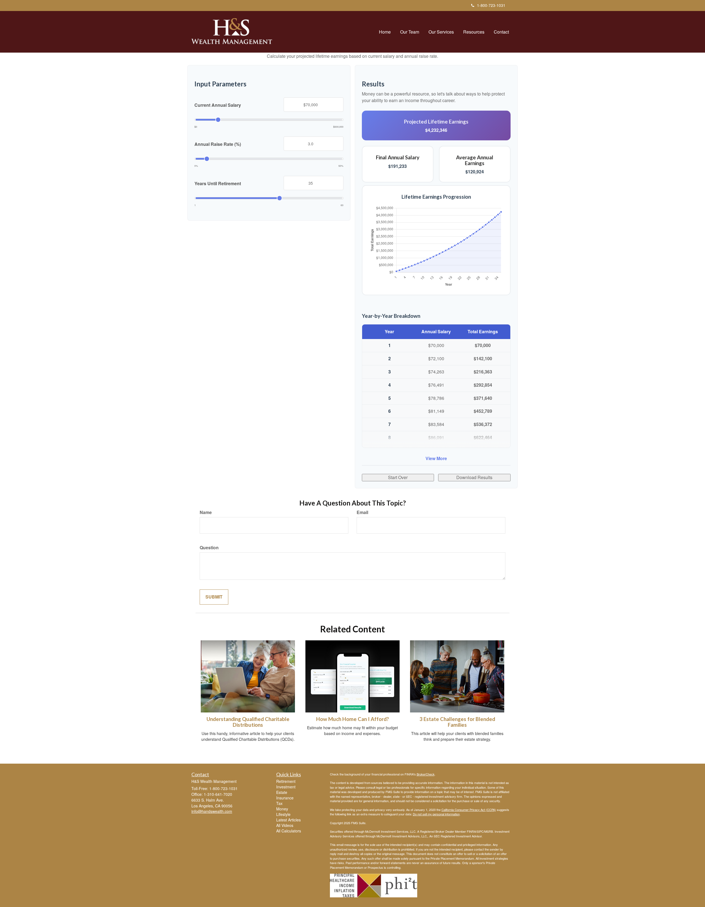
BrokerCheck (426, 774)
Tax (279, 803)
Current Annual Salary (217, 105)
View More (436, 458)
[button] (409, 31)
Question (209, 548)
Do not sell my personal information (436, 814)
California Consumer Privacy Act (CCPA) (468, 809)
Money (282, 809)
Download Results (474, 477)
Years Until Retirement (217, 184)
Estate (281, 792)
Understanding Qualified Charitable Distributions (248, 722)
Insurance (285, 798)
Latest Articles (288, 820)
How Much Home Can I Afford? (352, 719)
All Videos (284, 825)
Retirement (285, 781)
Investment (285, 786)
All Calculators (288, 831)
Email (362, 512)
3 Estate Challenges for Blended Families (457, 722)
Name (206, 512)
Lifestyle (283, 814)
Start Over (398, 477)
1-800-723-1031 (491, 5)
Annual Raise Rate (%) (217, 144)
